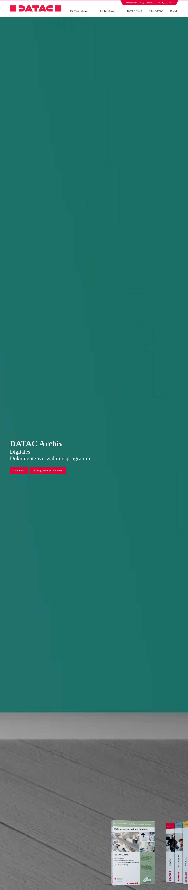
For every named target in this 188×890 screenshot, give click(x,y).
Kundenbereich (130, 3)
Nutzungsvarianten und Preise (47, 470)
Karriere (150, 3)
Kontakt (174, 11)
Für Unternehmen (79, 11)
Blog (142, 3)
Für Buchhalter (107, 11)
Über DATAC (156, 11)
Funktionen (19, 470)
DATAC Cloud (134, 11)
